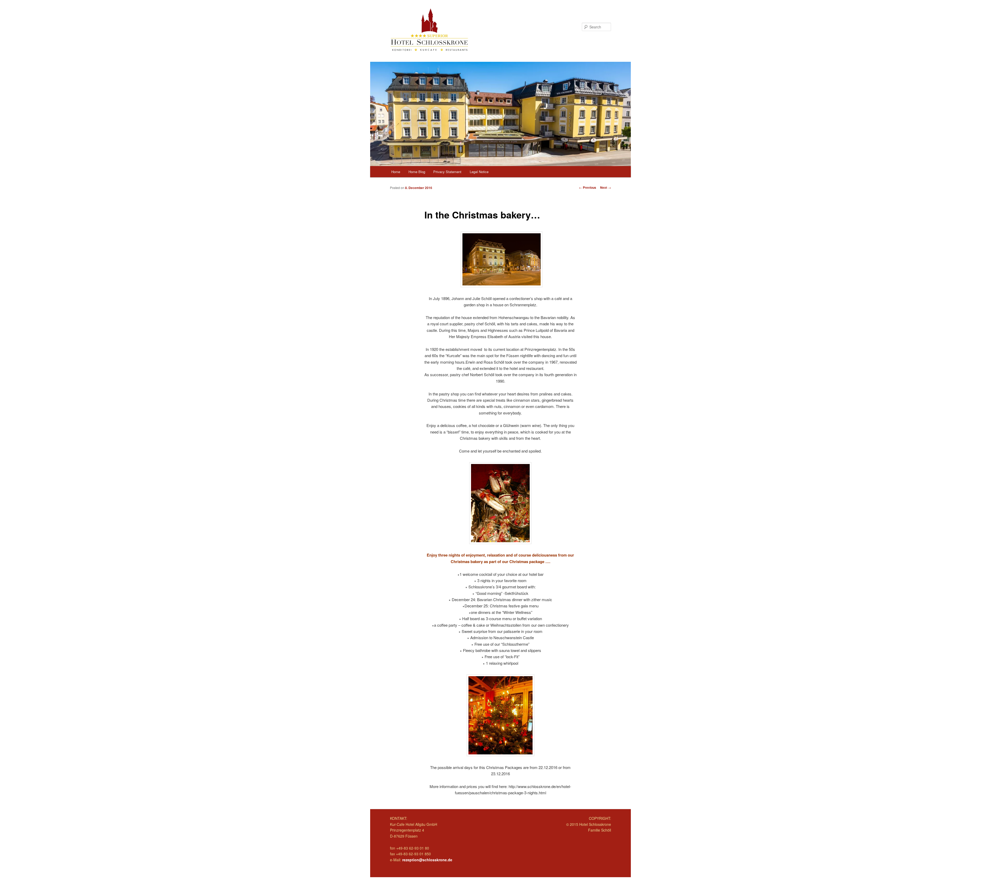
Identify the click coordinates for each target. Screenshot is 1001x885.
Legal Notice (479, 171)
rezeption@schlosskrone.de (427, 859)
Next (605, 187)
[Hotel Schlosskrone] (465, 29)
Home (395, 171)
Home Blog (416, 171)
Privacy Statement (447, 171)
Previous (587, 187)
